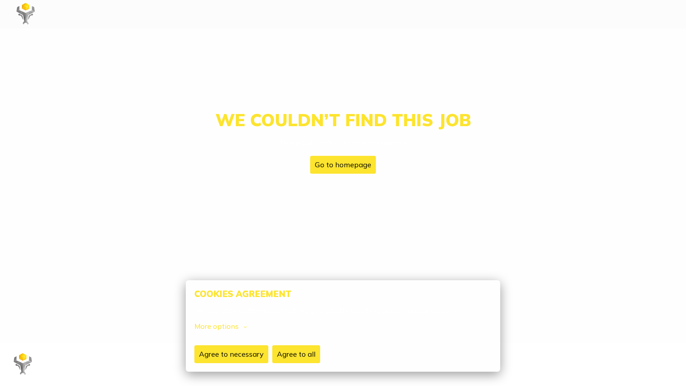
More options (216, 326)
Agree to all (296, 354)
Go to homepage (343, 164)
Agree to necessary (231, 354)
